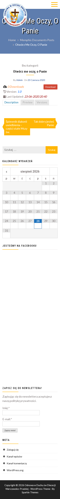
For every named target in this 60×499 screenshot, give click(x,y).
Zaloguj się (13, 449)
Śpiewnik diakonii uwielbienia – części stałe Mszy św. (16, 127)
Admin (19, 80)
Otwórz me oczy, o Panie (30, 71)
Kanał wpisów (14, 456)
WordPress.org (15, 470)
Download (50, 87)
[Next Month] (53, 172)
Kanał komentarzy (17, 463)
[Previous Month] (6, 172)
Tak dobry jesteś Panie (44, 123)
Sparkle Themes (30, 492)
